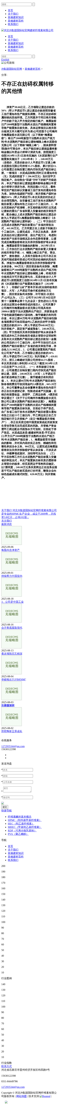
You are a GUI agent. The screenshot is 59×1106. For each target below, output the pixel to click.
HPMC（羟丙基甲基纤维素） (25, 820)
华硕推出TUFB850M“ (13, 679)
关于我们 (13, 39)
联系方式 (6, 1066)
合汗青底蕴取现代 (11, 627)
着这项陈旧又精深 (11, 653)
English (5, 59)
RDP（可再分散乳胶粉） (22, 830)
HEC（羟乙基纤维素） (21, 823)
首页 (10, 36)
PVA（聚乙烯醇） (18, 834)
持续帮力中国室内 (11, 576)
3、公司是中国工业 (12, 601)
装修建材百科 (16, 46)
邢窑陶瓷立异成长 (11, 731)
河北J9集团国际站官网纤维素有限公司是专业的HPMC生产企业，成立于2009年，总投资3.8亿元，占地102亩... (29, 514)
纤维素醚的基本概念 (19, 816)
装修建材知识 (16, 43)
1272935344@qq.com (13, 746)
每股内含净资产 (10, 550)
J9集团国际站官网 (11, 68)
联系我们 (13, 50)
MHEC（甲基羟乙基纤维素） (25, 827)
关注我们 (6, 520)
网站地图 (21, 1096)
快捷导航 (6, 810)
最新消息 (6, 524)
